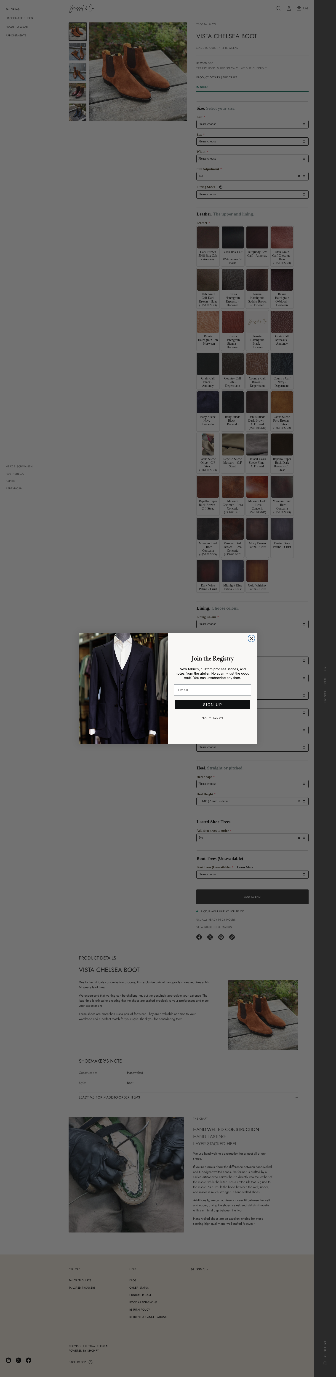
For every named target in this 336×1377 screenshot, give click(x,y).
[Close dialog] (251, 638)
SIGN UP (212, 704)
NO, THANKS (213, 718)
